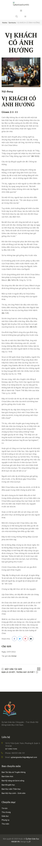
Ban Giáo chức (7, 776)
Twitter (19, 638)
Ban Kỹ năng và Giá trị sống (13, 780)
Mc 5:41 (33, 327)
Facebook (14, 638)
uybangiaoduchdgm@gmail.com (24, 757)
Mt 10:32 (35, 156)
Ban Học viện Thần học (11, 789)
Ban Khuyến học (8, 785)
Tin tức (5, 808)
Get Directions (11, 749)
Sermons (12, 22)
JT (29, 841)
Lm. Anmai (12, 656)
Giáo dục (5, 816)
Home (4, 22)
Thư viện (5, 824)
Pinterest (25, 638)
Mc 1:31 (5, 313)
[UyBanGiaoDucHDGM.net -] (21, 4)
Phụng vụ (5, 820)
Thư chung (6, 812)
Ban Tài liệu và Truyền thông (13, 772)
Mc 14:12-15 (13, 280)
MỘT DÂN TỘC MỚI (13, 669)
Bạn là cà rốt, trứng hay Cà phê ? (18, 672)
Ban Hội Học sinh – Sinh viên (13, 793)
